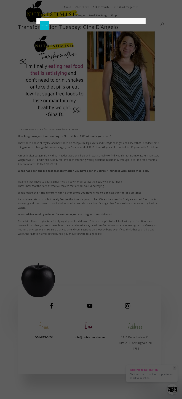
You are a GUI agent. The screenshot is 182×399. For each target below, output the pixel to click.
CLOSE (44, 25)
